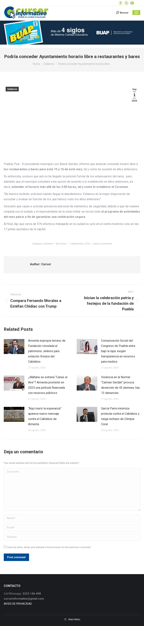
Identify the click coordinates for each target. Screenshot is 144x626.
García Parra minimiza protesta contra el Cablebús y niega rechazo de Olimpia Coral (120, 416)
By (61, 243)
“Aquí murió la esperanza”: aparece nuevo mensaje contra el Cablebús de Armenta (45, 416)
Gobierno (12, 89)
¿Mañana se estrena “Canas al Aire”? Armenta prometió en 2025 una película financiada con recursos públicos (47, 385)
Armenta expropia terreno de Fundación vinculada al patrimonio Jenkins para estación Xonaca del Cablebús (46, 351)
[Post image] (14, 346)
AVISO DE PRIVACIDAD (18, 603)
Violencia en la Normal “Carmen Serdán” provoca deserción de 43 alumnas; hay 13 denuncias (120, 385)
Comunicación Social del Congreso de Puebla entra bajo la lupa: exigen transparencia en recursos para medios (118, 351)
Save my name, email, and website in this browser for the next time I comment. (49, 547)
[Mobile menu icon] (136, 12)
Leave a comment (102, 243)
